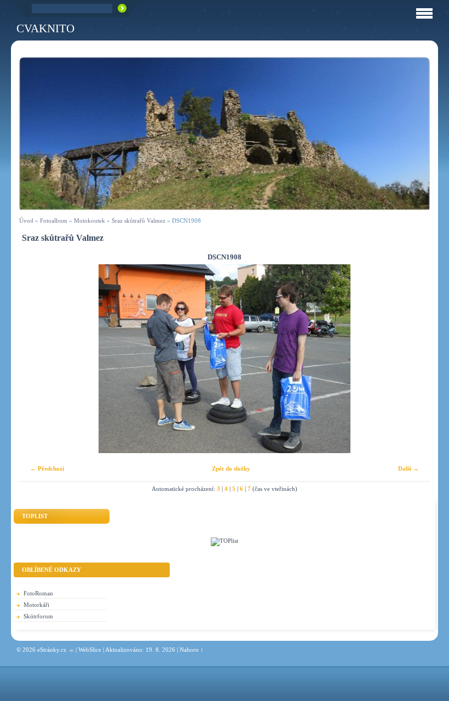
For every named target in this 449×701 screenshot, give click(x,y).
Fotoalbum (53, 220)
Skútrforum (38, 616)
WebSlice (89, 649)
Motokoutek (89, 220)
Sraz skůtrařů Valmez (138, 220)
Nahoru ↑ (192, 649)
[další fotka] (412, 358)
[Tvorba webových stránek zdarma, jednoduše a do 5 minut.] (72, 650)
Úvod (26, 220)
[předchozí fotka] (37, 358)
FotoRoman (38, 593)
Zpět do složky (231, 468)
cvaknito (45, 28)
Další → (408, 468)
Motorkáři (36, 604)
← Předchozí (47, 468)
